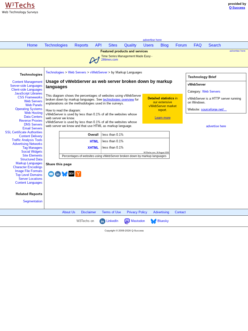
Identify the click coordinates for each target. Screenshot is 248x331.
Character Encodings (27, 167)
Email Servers (32, 128)
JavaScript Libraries (28, 93)
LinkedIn (111, 221)
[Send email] (51, 177)
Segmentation (32, 201)
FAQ (198, 45)
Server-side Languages (26, 85)
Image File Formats (28, 171)
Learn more (162, 117)
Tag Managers (32, 148)
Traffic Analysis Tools (27, 140)
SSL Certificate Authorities (23, 132)
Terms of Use (111, 212)
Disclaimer (88, 212)
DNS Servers (33, 124)
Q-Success (237, 7)
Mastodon (137, 221)
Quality (130, 45)
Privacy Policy (137, 212)
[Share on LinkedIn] (57, 177)
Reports (81, 45)
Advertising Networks (27, 144)
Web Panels (33, 105)
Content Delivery (30, 136)
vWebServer (98, 72)
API (98, 45)
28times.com (109, 59)
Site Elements (32, 155)
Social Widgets (31, 151)
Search (215, 45)
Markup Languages (29, 163)
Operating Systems (28, 109)
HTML (94, 141)
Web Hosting (33, 113)
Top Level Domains (29, 175)
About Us (68, 212)
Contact (180, 212)
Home (32, 45)
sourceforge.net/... (214, 109)
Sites (112, 45)
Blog (165, 45)
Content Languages (28, 182)
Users (148, 45)
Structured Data (31, 159)
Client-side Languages (26, 89)
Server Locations (30, 179)
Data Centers (33, 116)
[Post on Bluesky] (64, 177)
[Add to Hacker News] (78, 177)
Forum (181, 45)
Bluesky (162, 221)
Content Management (27, 82)
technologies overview (118, 99)
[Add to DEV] (71, 177)
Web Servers (33, 101)
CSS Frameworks (30, 97)
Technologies (56, 45)
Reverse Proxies (30, 120)
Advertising (161, 212)
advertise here (152, 39)
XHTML (93, 148)
